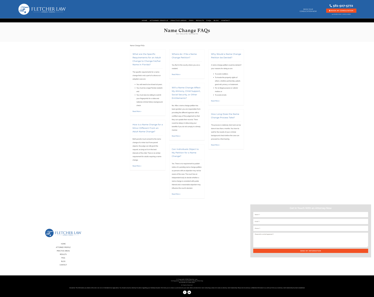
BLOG (63, 261)
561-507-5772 (343, 5)
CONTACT (63, 265)
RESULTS (63, 254)
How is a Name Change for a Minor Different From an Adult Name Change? (148, 128)
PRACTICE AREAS (63, 251)
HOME (63, 244)
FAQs (63, 258)
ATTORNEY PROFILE (63, 247)
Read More (136, 111)
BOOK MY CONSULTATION (342, 10)
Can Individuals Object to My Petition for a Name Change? (185, 152)
